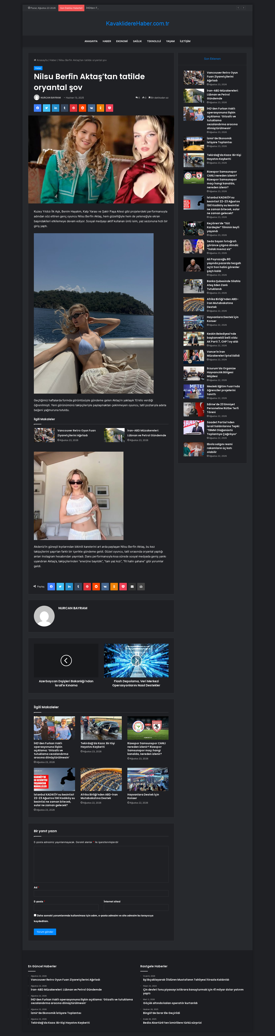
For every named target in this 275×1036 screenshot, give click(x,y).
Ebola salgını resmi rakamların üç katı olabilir (220, 448)
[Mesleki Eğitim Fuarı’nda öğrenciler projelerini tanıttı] (194, 391)
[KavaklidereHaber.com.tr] (137, 23)
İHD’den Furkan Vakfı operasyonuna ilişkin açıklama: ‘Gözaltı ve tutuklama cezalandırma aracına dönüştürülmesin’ (151, 7)
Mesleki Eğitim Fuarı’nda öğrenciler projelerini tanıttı (223, 390)
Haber (107, 41)
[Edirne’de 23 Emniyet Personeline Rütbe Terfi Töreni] (194, 409)
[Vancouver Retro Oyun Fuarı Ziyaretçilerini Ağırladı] (44, 435)
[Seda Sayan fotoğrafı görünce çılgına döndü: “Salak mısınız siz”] (194, 246)
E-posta (39, 901)
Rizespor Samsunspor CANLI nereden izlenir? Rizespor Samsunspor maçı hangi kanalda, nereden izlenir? (146, 748)
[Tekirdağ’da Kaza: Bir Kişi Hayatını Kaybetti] (101, 728)
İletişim (185, 41)
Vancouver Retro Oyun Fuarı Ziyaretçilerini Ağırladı (222, 76)
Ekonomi (122, 41)
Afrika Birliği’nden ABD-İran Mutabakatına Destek (99, 796)
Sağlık (137, 41)
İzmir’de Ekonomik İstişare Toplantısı (219, 140)
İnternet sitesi (112, 901)
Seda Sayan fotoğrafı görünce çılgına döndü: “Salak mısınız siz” (223, 245)
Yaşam (170, 41)
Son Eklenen (212, 58)
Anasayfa (91, 41)
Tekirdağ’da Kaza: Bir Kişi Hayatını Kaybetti (98, 745)
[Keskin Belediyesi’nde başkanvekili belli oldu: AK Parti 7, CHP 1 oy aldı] (194, 339)
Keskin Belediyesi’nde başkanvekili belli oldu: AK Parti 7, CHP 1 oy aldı (222, 337)
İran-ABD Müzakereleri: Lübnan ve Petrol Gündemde (223, 94)
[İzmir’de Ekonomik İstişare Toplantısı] (194, 143)
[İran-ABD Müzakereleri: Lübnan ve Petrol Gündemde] (114, 435)
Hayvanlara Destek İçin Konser (143, 796)
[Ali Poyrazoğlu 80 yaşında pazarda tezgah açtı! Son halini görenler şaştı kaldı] (194, 264)
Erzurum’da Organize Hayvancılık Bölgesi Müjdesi (221, 372)
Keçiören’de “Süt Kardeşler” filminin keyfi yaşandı (223, 227)
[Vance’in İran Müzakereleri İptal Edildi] (194, 357)
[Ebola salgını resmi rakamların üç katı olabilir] (194, 449)
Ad (36, 887)
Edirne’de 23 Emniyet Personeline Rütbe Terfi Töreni (223, 408)
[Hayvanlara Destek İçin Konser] (148, 779)
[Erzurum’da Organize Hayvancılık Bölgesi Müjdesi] (194, 373)
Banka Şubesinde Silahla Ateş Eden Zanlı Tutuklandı (223, 285)
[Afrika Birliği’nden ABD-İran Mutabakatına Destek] (101, 779)
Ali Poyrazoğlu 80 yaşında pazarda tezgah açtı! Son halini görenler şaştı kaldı (224, 265)
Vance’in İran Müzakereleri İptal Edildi (223, 353)
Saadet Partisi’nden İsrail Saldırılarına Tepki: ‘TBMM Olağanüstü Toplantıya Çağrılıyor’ (223, 428)
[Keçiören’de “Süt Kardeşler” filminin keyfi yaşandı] (194, 228)
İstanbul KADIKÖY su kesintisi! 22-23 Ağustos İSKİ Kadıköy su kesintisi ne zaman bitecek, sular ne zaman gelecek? (54, 800)
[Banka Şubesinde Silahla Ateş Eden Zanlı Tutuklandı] (194, 286)
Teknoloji (154, 41)
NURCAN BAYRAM (51, 97)
